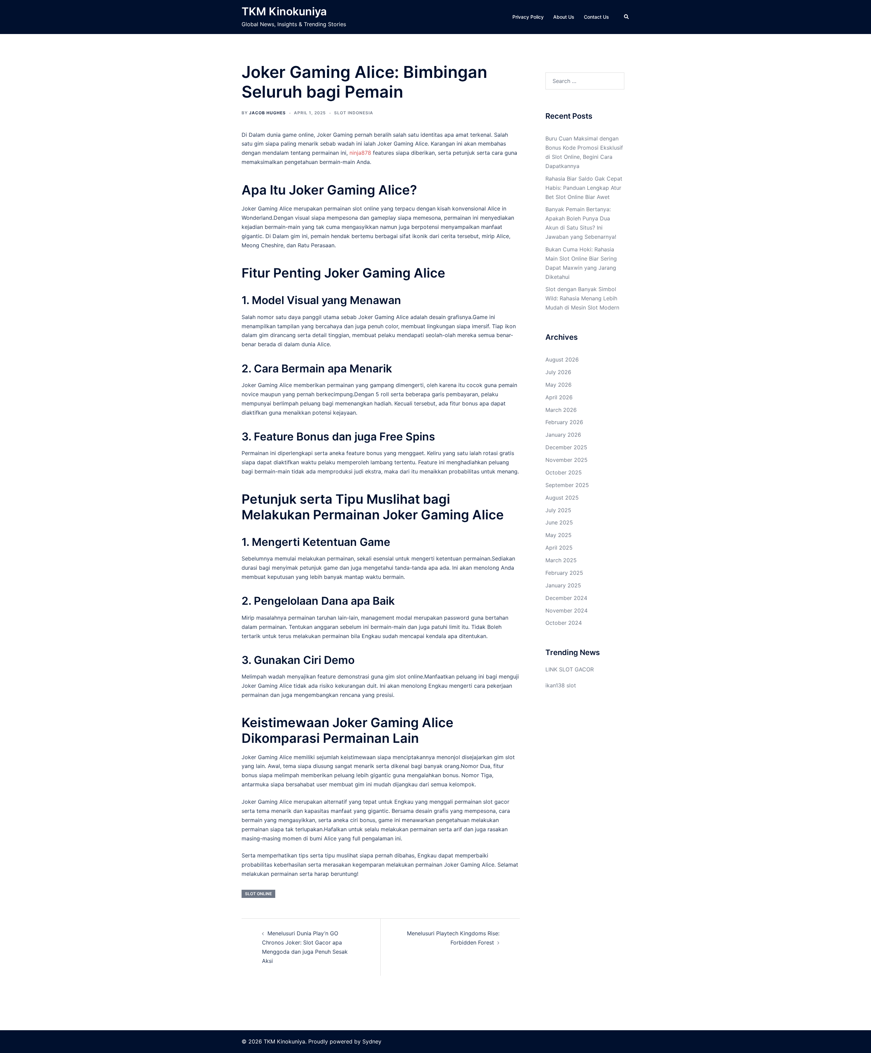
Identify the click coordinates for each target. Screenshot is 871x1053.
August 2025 (562, 497)
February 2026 (564, 422)
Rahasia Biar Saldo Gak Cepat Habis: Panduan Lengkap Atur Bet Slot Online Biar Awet (583, 187)
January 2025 (563, 585)
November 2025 (566, 459)
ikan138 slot (560, 685)
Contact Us (596, 17)
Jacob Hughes (267, 112)
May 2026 (558, 384)
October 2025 (563, 472)
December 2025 (566, 447)
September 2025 (567, 485)
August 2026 (562, 359)
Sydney (371, 1041)
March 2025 (561, 560)
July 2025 (558, 510)
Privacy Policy (528, 17)
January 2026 (563, 434)
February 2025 (564, 572)
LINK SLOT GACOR (569, 669)
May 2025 (558, 535)
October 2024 (563, 622)
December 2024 (566, 598)
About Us (563, 17)
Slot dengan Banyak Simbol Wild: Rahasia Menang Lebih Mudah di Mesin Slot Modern (582, 298)
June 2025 (559, 522)
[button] (626, 17)
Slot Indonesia (353, 112)
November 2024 (566, 610)
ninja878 (360, 152)
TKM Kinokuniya (284, 11)
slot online (258, 893)
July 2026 (558, 372)
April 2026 (559, 397)
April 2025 (559, 547)
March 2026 (561, 409)
